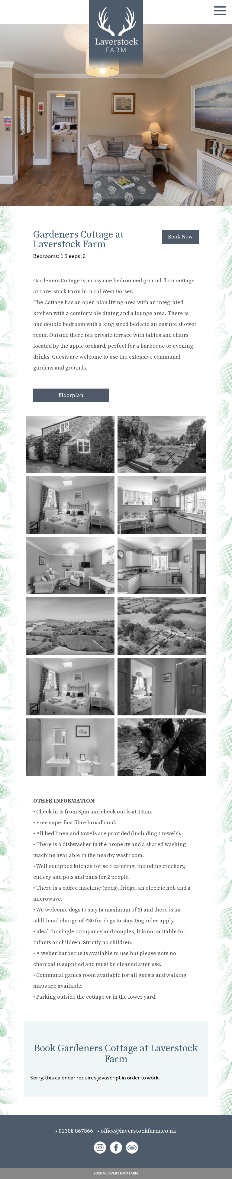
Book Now (180, 236)
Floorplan (71, 395)
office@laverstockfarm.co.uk (138, 1131)
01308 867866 (78, 1131)
